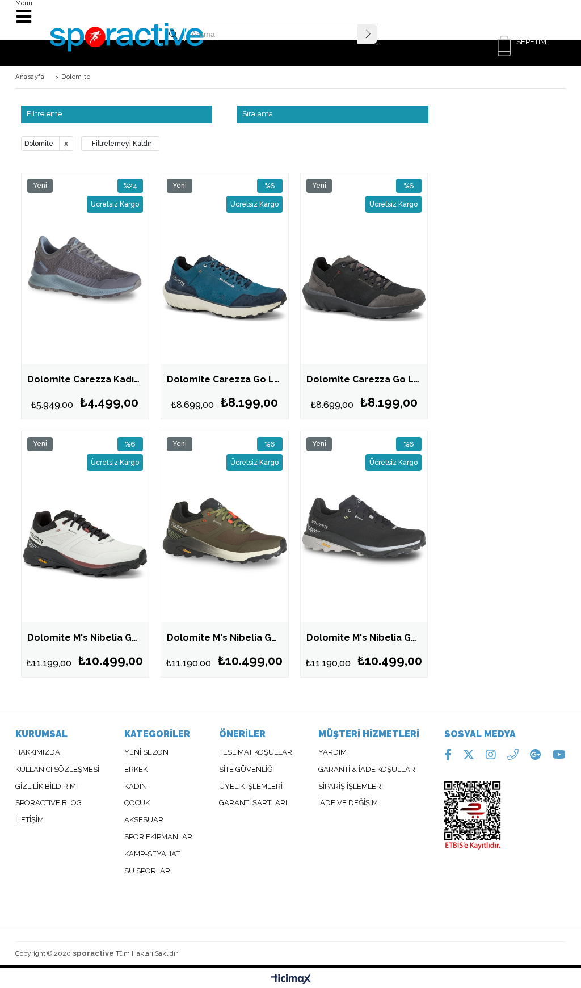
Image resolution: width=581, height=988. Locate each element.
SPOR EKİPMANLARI (159, 837)
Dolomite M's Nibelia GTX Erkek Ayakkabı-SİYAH (367, 637)
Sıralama (257, 114)
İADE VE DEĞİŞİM (348, 803)
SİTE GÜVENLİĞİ (246, 769)
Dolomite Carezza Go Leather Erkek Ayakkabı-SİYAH (367, 379)
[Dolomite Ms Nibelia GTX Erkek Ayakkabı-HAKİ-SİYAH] (224, 526)
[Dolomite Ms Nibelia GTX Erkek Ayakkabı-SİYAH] (364, 526)
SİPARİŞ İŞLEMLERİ (350, 787)
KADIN (135, 787)
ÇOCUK (137, 803)
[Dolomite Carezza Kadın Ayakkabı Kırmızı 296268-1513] (85, 268)
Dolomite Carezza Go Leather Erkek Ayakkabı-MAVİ (227, 379)
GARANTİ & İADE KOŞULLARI (367, 769)
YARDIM (332, 752)
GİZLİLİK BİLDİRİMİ (46, 787)
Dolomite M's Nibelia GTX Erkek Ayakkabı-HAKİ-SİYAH (227, 637)
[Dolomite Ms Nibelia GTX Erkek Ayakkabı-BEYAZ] (85, 526)
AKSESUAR (143, 820)
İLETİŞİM (29, 820)
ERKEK (136, 769)
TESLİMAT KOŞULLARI (256, 752)
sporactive (93, 953)
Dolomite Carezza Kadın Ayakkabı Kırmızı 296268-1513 (88, 379)
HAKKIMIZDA (37, 752)
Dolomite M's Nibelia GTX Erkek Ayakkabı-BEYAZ (88, 637)
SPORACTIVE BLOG (48, 803)
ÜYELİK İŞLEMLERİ (251, 787)
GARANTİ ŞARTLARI (253, 803)
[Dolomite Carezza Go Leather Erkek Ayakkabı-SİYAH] (364, 268)
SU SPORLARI (148, 871)
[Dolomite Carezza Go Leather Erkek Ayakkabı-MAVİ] (224, 268)
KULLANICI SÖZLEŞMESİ (57, 769)
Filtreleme (44, 114)
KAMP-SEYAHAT (152, 854)
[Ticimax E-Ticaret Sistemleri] (291, 979)
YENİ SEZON (146, 752)
